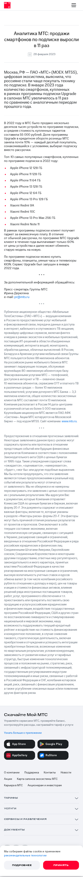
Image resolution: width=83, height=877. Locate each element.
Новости (66, 773)
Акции (8, 779)
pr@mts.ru (21, 297)
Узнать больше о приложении (23, 733)
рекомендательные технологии (25, 856)
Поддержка (31, 773)
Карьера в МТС (13, 785)
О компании (12, 773)
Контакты (50, 773)
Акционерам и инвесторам (45, 785)
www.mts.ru (69, 421)
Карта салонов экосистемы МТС (37, 779)
